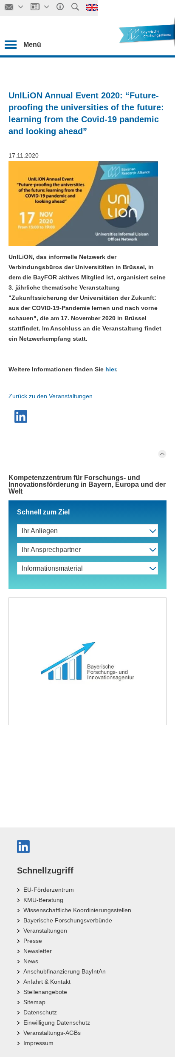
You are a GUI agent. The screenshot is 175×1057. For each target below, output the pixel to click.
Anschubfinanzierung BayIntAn (64, 971)
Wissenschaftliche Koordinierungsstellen (77, 910)
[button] (21, 416)
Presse (32, 940)
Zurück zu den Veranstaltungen (50, 396)
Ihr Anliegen (40, 530)
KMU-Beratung (43, 899)
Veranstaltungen (45, 930)
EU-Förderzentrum (48, 889)
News (30, 961)
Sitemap (34, 1002)
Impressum (38, 1043)
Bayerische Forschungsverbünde (67, 920)
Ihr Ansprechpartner (51, 549)
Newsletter (37, 951)
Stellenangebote (45, 991)
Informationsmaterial (52, 568)
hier (110, 369)
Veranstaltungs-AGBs (52, 1032)
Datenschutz (40, 1012)
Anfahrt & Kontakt (47, 981)
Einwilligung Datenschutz (56, 1022)
